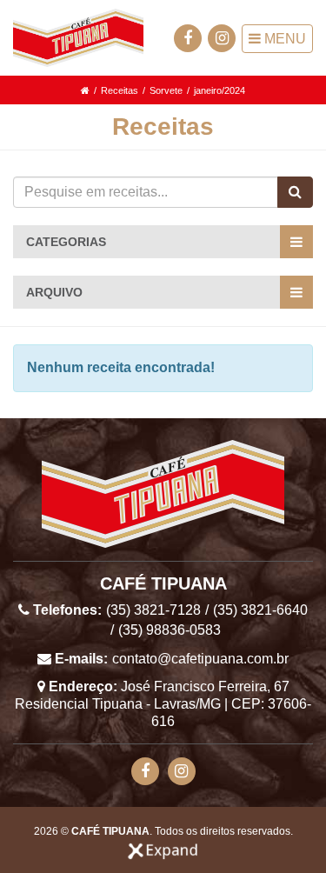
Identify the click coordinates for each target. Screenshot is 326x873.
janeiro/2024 (219, 90)
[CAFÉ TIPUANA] (78, 38)
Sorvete (166, 90)
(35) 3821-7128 (153, 610)
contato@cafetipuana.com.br (200, 658)
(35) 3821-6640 (260, 610)
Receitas (119, 90)
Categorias (66, 242)
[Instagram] (222, 38)
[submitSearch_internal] (295, 193)
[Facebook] (188, 38)
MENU (283, 38)
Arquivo (54, 292)
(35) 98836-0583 (169, 630)
